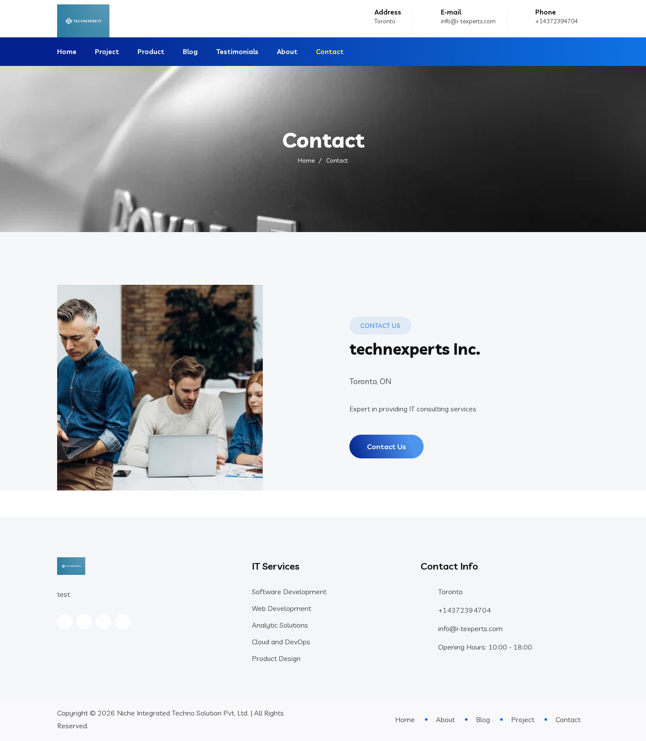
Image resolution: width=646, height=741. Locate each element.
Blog (190, 51)
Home (66, 51)
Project (522, 719)
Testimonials (237, 51)
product (151, 51)
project (107, 51)
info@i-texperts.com (468, 21)
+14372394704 (556, 21)
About (287, 51)
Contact (330, 51)
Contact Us (386, 446)
